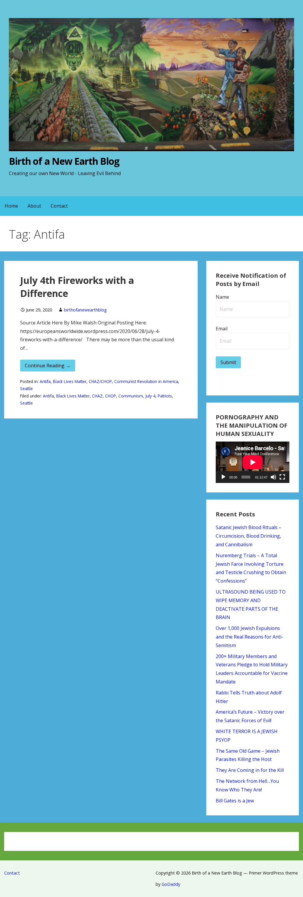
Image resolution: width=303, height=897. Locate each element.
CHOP (110, 396)
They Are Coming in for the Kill (250, 770)
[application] (252, 462)
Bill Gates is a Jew (235, 800)
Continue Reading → (47, 365)
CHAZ (97, 396)
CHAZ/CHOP (100, 381)
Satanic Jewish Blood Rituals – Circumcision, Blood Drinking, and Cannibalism (248, 536)
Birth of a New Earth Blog (64, 161)
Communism (130, 396)
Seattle (26, 388)
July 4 (150, 396)
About (34, 206)
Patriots (165, 396)
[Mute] (273, 477)
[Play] (223, 477)
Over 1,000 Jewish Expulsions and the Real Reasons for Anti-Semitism (249, 637)
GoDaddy (171, 884)
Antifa (45, 381)
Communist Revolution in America (146, 381)
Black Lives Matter (69, 381)
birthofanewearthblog (85, 310)
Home (11, 206)
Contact (59, 206)
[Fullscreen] (282, 477)
